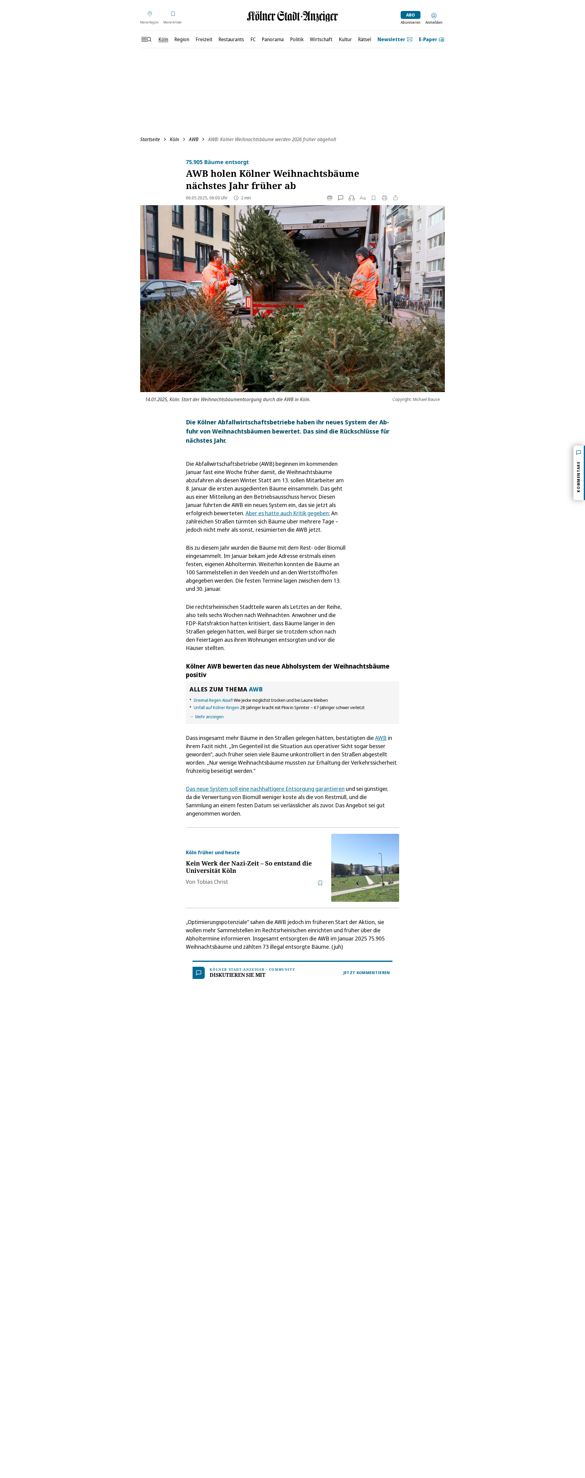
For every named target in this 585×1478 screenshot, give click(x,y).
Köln (174, 139)
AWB (193, 139)
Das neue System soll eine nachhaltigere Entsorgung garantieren (265, 788)
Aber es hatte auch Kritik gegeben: (288, 513)
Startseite (150, 139)
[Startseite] (292, 16)
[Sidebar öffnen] (146, 39)
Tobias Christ (212, 881)
